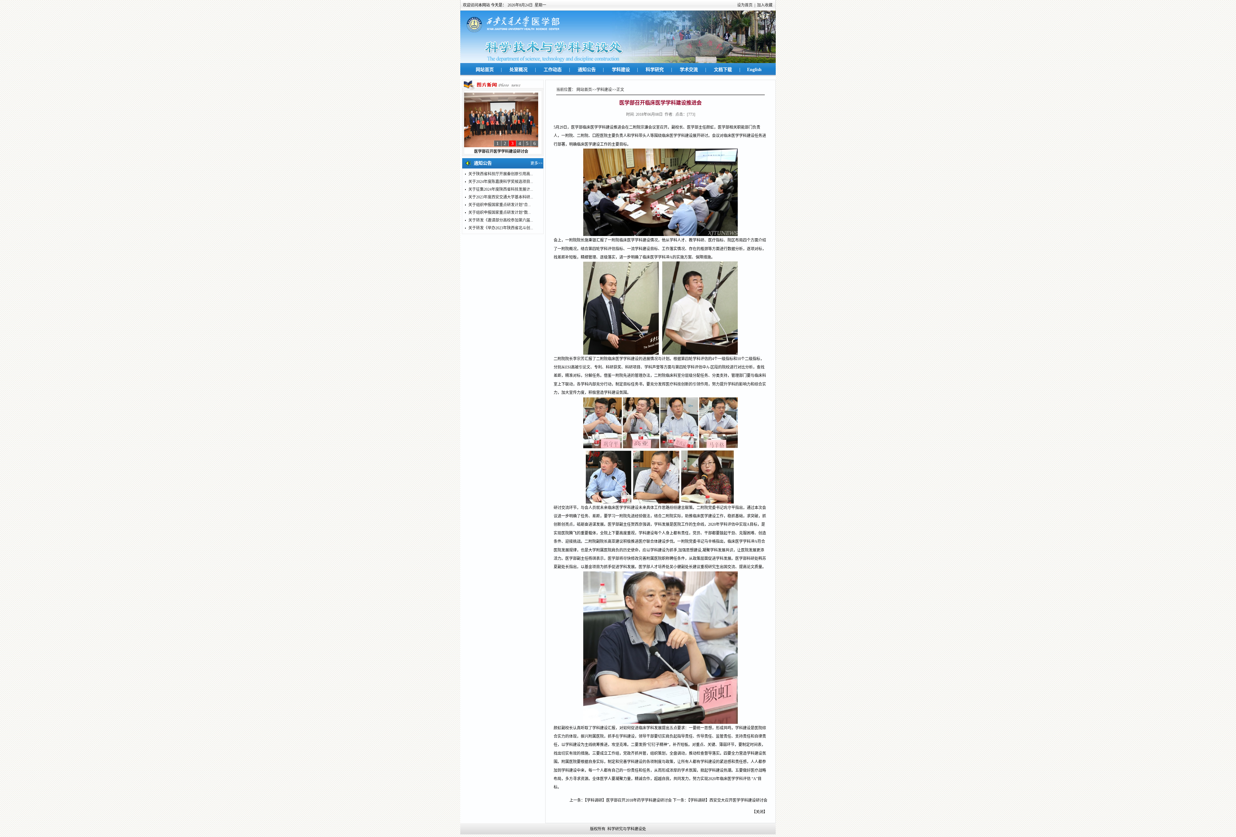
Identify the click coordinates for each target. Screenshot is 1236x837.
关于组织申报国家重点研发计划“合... (499, 205)
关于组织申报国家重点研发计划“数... (499, 212)
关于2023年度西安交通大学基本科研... (500, 197)
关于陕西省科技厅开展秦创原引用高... (500, 174)
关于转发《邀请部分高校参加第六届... (500, 220)
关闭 (759, 812)
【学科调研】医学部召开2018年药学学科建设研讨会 (628, 800)
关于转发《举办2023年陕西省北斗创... (500, 228)
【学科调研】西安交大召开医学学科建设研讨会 (727, 800)
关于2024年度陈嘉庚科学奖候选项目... (500, 181)
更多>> (536, 163)
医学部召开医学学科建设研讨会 (501, 151)
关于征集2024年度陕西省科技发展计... (500, 189)
